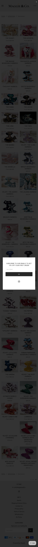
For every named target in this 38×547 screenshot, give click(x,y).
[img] (19, 281)
